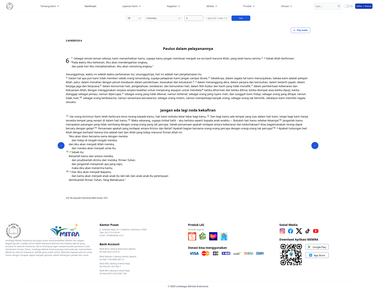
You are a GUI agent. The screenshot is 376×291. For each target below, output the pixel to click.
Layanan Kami (130, 6)
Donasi (285, 6)
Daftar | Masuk (363, 6)
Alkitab (210, 6)
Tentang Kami (48, 6)
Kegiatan (172, 6)
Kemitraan (90, 6)
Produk (247, 6)
